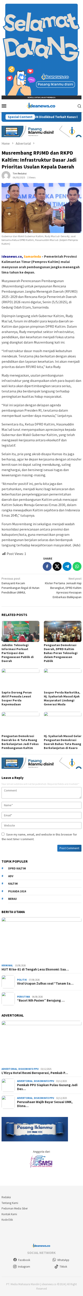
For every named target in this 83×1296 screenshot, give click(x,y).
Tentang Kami (10, 1203)
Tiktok (63, 1266)
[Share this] (47, 566)
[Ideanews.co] (41, 105)
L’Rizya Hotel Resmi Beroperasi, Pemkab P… (35, 1073)
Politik (22, 979)
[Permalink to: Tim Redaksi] (6, 175)
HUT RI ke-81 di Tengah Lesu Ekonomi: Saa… (35, 969)
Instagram (24, 1266)
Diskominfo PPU (28, 1068)
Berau (12, 899)
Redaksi (6, 1197)
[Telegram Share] (67, 566)
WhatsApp (63, 1260)
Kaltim (13, 884)
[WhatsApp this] (77, 566)
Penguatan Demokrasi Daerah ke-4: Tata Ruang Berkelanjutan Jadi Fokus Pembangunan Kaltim (20, 742)
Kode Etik (7, 1220)
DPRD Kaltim (17, 868)
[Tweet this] (57, 566)
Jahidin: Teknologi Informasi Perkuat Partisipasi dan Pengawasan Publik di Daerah (18, 653)
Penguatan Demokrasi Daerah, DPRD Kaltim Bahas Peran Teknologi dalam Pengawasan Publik (60, 653)
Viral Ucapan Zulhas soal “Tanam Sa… (45, 983)
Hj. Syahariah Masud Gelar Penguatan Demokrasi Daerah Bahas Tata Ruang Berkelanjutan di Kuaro (62, 742)
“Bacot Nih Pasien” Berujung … (41, 1000)
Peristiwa (23, 996)
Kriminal (7, 965)
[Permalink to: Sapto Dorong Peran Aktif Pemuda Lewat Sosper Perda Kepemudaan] (20, 678)
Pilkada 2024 (17, 891)
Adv (10, 876)
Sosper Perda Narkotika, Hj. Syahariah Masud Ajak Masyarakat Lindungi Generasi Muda (62, 698)
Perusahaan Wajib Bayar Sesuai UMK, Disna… (45, 1104)
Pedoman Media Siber (15, 1208)
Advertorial (9, 1068)
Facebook (24, 1260)
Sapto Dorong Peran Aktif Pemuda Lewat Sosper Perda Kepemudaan (17, 698)
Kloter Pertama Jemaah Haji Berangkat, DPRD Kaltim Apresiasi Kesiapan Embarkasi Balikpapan (63, 588)
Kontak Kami (9, 1214)
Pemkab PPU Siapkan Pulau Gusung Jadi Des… (47, 1087)
